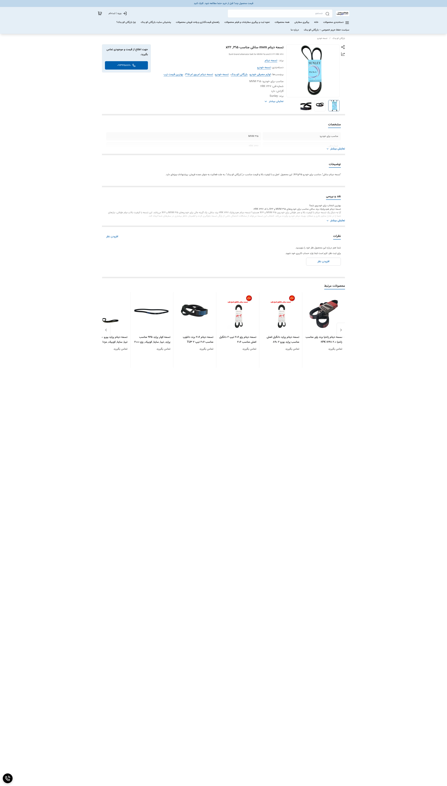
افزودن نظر (112, 237)
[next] (106, 330)
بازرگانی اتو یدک (338, 38)
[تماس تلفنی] (8, 778)
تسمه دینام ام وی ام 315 (199, 74)
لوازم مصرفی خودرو (260, 74)
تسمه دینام (271, 60)
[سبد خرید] (100, 13)
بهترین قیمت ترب (173, 74)
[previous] (341, 330)
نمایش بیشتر (337, 149)
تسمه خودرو (322, 38)
